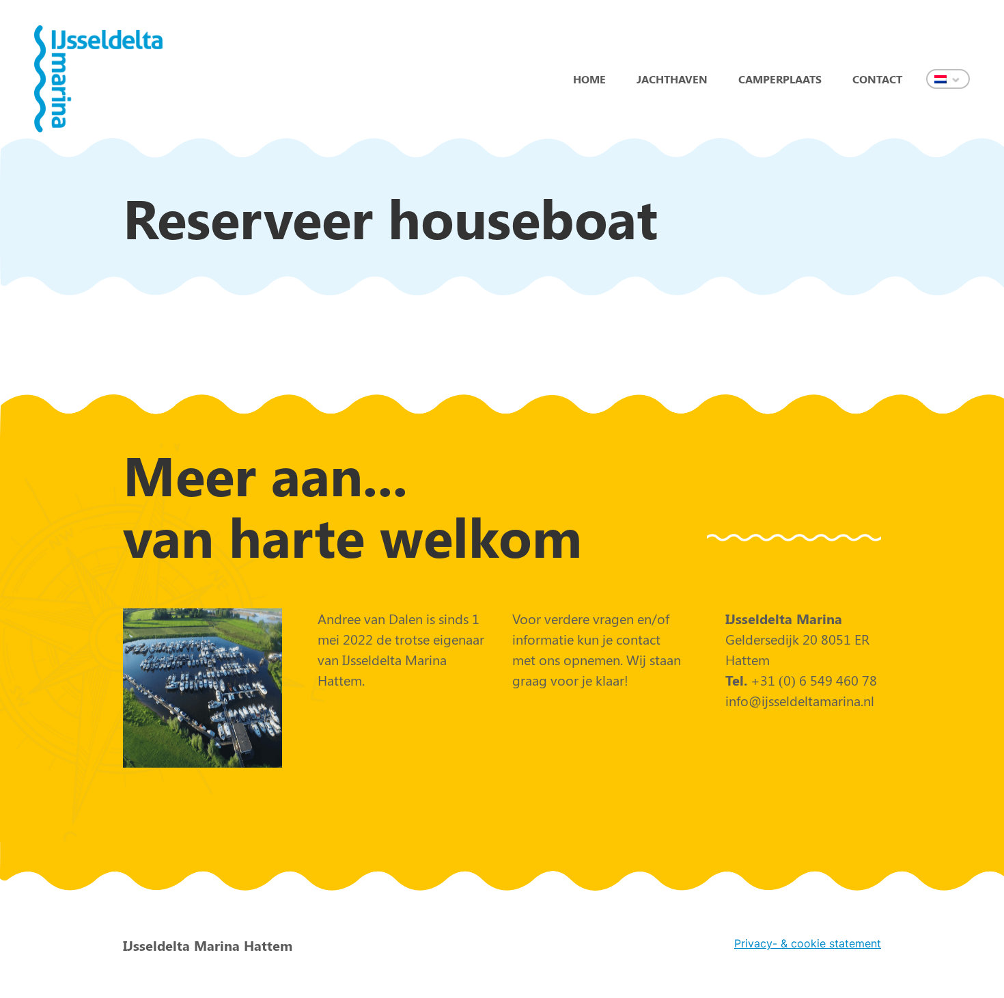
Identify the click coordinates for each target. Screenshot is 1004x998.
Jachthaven (672, 79)
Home (589, 79)
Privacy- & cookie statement (807, 943)
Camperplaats (780, 79)
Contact (877, 79)
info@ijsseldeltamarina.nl (799, 700)
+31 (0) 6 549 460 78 (812, 680)
